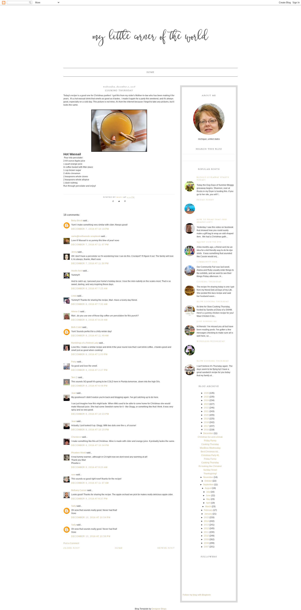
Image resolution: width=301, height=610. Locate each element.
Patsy (73, 361)
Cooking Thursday (209, 282)
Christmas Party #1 (210, 455)
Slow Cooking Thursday (213, 301)
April (208, 503)
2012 (206, 528)
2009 (206, 539)
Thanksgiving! (210, 473)
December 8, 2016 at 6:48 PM (89, 386)
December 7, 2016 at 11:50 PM (90, 263)
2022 (206, 407)
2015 (206, 517)
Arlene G (75, 311)
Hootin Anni (76, 271)
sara (73, 474)
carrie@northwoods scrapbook (85, 236)
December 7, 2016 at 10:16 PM (90, 229)
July (208, 492)
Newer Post (166, 548)
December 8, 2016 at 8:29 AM (89, 320)
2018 (206, 422)
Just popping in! (207, 321)
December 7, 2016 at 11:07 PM (90, 244)
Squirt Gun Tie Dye (209, 242)
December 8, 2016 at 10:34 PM (90, 445)
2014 (206, 521)
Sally (73, 506)
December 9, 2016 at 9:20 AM (89, 467)
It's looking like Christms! (210, 466)
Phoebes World (78, 452)
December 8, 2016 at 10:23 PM (90, 414)
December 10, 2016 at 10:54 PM (90, 517)
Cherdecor (76, 437)
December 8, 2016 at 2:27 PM (89, 370)
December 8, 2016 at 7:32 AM (89, 304)
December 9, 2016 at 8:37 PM (89, 498)
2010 (206, 536)
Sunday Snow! (210, 470)
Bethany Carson (79, 490)
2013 (206, 525)
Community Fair (207, 262)
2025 (206, 397)
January (208, 514)
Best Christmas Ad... (210, 451)
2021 (206, 411)
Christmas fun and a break (210, 437)
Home (150, 72)
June (208, 495)
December (208, 433)
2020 (206, 415)
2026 (206, 393)
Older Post (71, 548)
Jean (73, 393)
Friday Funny (205, 200)
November (208, 477)
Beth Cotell (76, 327)
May (208, 499)
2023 (206, 404)
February (208, 510)
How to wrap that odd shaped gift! (212, 221)
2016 (206, 429)
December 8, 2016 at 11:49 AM (90, 335)
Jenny (74, 252)
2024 (206, 400)
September (208, 484)
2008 (206, 543)
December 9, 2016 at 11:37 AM (90, 483)
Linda (74, 296)
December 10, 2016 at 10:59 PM (90, 536)
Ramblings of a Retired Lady (84, 343)
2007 (206, 547)
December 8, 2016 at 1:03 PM (89, 354)
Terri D (74, 377)
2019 (206, 418)
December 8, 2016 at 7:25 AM (89, 288)
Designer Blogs (159, 609)
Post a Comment (71, 543)
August (208, 488)
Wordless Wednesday (211, 341)
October (208, 481)
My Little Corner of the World (150, 37)
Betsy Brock (76, 220)
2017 (206, 426)
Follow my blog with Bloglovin (197, 595)
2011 (206, 532)
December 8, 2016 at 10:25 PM (90, 429)
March (208, 506)
